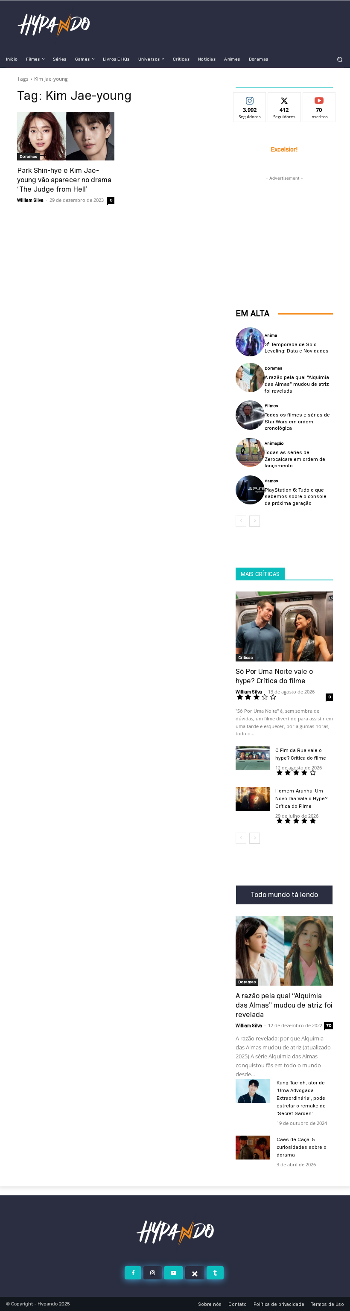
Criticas (245, 657)
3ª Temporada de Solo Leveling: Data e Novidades (297, 347)
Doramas (28, 156)
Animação (274, 443)
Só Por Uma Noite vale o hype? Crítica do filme (274, 676)
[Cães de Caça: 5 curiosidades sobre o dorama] (253, 1148)
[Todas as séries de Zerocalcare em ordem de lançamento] (250, 452)
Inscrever (319, 99)
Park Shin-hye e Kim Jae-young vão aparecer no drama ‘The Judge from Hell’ (64, 180)
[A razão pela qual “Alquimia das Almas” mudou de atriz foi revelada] (250, 377)
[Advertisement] (284, 225)
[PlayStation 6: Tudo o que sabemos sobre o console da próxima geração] (250, 489)
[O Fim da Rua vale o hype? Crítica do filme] (253, 758)
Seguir (250, 99)
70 (328, 1025)
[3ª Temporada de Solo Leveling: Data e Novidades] (250, 341)
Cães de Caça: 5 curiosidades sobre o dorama (302, 1147)
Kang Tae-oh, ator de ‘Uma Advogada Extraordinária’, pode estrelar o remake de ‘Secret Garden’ (301, 1097)
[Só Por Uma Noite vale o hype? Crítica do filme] (284, 626)
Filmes (271, 406)
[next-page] (254, 521)
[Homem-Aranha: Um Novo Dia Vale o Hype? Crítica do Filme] (253, 799)
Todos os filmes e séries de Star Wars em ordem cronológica (297, 421)
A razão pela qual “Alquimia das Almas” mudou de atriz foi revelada (297, 383)
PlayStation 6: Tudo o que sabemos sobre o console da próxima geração (296, 496)
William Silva (30, 200)
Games (271, 481)
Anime (271, 335)
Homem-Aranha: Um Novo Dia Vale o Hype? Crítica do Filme (301, 798)
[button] (340, 59)
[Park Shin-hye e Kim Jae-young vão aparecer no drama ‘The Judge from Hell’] (65, 136)
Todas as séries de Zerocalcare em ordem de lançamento (295, 459)
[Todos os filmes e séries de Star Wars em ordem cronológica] (250, 414)
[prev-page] (241, 521)
